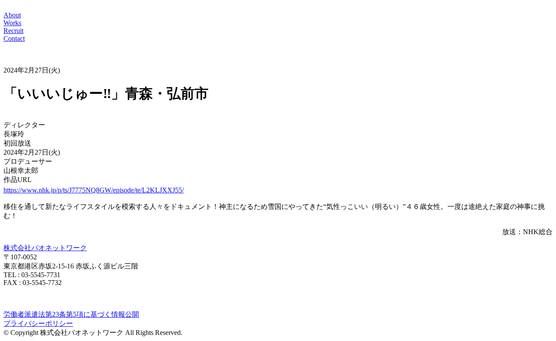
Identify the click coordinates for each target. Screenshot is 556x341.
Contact (14, 38)
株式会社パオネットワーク (45, 248)
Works (12, 22)
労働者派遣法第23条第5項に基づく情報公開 (71, 314)
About (12, 15)
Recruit (13, 30)
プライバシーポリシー (38, 323)
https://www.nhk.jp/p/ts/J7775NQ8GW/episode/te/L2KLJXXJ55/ (93, 190)
